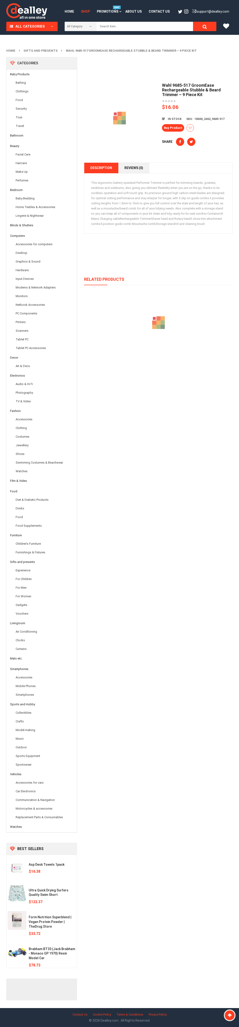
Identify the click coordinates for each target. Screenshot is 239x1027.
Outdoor (21, 747)
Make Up (22, 171)
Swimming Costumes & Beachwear (39, 462)
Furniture (16, 535)
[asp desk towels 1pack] (17, 867)
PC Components (26, 313)
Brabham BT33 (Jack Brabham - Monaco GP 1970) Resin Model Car (52, 953)
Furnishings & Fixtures (30, 552)
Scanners (22, 330)
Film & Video (18, 481)
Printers (21, 322)
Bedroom (16, 190)
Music (20, 738)
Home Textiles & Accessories (35, 207)
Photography (24, 392)
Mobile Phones (26, 686)
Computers (17, 236)
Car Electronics (26, 791)
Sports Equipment (28, 756)
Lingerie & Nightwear (30, 215)
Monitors (22, 296)
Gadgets (21, 605)
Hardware (22, 270)
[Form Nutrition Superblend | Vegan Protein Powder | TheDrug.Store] (17, 920)
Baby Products (20, 74)
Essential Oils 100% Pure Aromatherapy (158, 344)
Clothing (21, 428)
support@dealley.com (213, 11)
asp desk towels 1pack (46, 864)
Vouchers (22, 613)
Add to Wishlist (190, 128)
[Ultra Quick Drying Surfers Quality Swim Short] (17, 893)
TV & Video (23, 401)
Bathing (21, 82)
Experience (23, 570)
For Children (24, 579)
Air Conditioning (26, 631)
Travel (20, 126)
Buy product (173, 128)
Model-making (25, 730)
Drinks (20, 508)
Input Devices (25, 279)
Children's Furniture (28, 543)
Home (10, 50)
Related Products (104, 279)
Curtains (21, 649)
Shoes (20, 454)
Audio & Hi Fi (24, 384)
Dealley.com (110, 1020)
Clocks (20, 640)
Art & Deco (23, 366)
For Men (21, 587)
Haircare (21, 163)
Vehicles (15, 774)
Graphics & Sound (28, 261)
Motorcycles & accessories (34, 808)
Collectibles (24, 712)
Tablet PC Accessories (31, 348)
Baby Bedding (25, 198)
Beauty (14, 146)
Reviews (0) (133, 168)
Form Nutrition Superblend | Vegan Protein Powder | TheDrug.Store (50, 921)
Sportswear (24, 764)
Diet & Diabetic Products (32, 499)
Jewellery (22, 445)
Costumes (22, 436)
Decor (14, 357)
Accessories (24, 419)
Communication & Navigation (35, 800)
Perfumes (22, 180)
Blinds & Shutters (21, 225)
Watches (22, 471)
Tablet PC (22, 339)
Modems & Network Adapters (36, 287)
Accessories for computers (34, 244)
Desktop (21, 253)
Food (19, 100)
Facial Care (23, 154)
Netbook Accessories (30, 304)
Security (21, 108)
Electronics (17, 375)
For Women (23, 596)
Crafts (20, 721)
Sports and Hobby (22, 704)
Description (101, 168)
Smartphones (19, 669)
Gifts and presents (41, 50)
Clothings (22, 91)
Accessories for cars (30, 782)
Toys (19, 117)
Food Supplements (29, 525)
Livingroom (17, 623)
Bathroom (16, 135)
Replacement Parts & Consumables (39, 817)
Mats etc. (16, 658)
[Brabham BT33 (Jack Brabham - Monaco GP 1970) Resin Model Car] (17, 952)
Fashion (15, 411)
